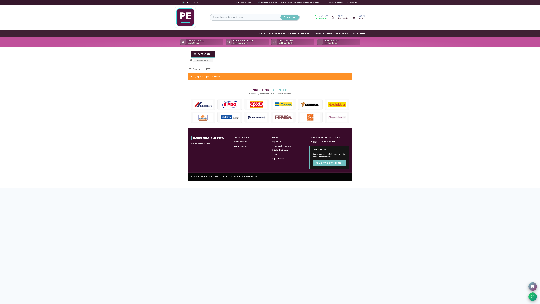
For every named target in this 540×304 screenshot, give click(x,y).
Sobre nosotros (240, 142)
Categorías (203, 54)
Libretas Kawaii (342, 33)
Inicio (262, 33)
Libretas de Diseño (323, 33)
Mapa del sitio (278, 158)
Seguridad (276, 142)
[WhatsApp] (532, 296)
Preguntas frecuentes (281, 146)
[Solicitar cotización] (532, 286)
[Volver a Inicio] (190, 60)
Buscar (291, 17)
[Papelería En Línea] (185, 17)
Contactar (276, 154)
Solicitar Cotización (280, 150)
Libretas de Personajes (299, 33)
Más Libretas (359, 33)
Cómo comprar (240, 146)
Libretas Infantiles (276, 33)
